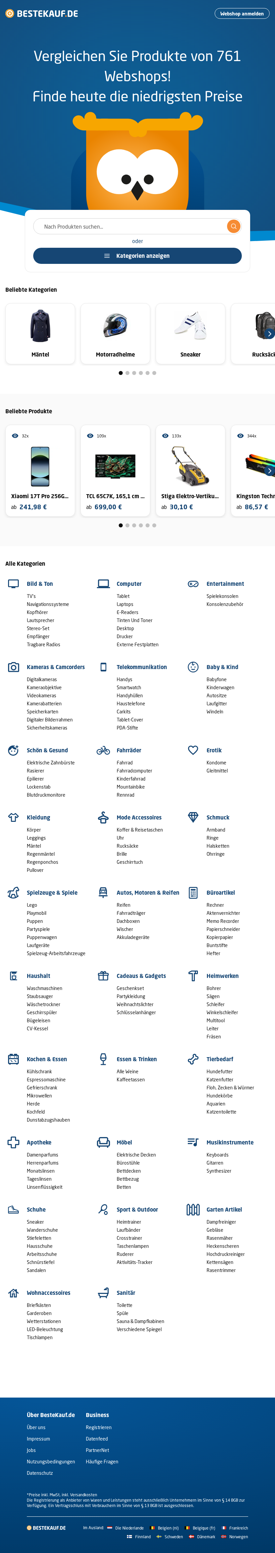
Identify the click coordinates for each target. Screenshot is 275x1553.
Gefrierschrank (42, 1087)
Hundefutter (220, 1071)
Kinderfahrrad (131, 779)
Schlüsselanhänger (136, 1012)
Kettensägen (220, 1262)
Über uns (36, 1427)
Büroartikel (221, 892)
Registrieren (99, 1427)
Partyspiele (38, 929)
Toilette (124, 1305)
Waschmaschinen (44, 988)
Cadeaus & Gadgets (141, 976)
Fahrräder (129, 750)
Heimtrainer (129, 1222)
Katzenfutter (220, 1079)
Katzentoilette (221, 1112)
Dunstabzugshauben (48, 1120)
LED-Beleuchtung (45, 1329)
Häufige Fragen (102, 1461)
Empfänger (38, 636)
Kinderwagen (220, 687)
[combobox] (137, 226)
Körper (34, 830)
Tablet (123, 596)
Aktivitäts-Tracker (135, 1262)
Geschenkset (130, 988)
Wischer (125, 929)
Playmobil (36, 913)
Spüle (122, 1313)
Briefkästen (39, 1305)
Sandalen (36, 1270)
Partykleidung (131, 996)
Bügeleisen (38, 1020)
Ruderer (125, 1254)
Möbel (124, 1142)
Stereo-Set (38, 628)
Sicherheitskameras (47, 728)
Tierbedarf (220, 1059)
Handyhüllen (130, 695)
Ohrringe (216, 854)
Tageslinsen (39, 1179)
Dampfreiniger (221, 1222)
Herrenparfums (43, 1163)
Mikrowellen (39, 1095)
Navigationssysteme (48, 604)
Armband (216, 830)
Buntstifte (217, 945)
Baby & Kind (222, 667)
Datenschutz (40, 1473)
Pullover (35, 870)
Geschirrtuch (130, 862)
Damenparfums (42, 1155)
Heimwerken (223, 976)
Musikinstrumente (230, 1142)
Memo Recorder (223, 921)
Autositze (217, 695)
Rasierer (35, 770)
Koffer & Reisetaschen (140, 830)
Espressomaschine (46, 1079)
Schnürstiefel (40, 1262)
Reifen (123, 905)
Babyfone (217, 679)
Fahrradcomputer (134, 770)
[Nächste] (269, 333)
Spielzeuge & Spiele (52, 892)
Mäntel (34, 846)
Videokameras (41, 695)
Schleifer (216, 1004)
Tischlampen (40, 1337)
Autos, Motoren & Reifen (148, 892)
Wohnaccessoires (48, 1292)
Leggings (36, 838)
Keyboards (218, 1155)
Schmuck (218, 817)
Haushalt (38, 976)
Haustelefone (131, 703)
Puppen (35, 921)
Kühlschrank (39, 1071)
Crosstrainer (129, 1238)
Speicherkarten (42, 711)
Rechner (215, 905)
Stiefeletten (39, 1238)
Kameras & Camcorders (56, 667)
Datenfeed (97, 1439)
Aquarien (216, 1104)
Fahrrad (125, 762)
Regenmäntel (41, 854)
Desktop (125, 628)
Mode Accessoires (139, 817)
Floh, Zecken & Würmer (230, 1087)
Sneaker (35, 1222)
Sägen (213, 996)
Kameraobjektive (44, 687)
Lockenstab (39, 787)
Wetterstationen (44, 1321)
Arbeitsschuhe (42, 1254)
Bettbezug (128, 1179)
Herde (33, 1104)
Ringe (213, 838)
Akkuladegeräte (133, 937)
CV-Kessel (37, 1028)
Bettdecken (129, 1171)
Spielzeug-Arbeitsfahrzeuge (56, 953)
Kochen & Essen (47, 1059)
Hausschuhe (40, 1246)
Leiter (213, 1028)
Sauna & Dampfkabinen (140, 1321)
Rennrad (125, 795)
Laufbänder (129, 1230)
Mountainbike (131, 787)
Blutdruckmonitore (46, 795)
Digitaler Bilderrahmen (50, 719)
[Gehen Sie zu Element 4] (141, 373)
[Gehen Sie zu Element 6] (154, 373)
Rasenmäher (220, 1238)
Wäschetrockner (43, 1004)
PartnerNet (97, 1450)
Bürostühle (128, 1163)
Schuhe (36, 1209)
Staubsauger (40, 996)
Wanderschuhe (42, 1230)
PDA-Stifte (127, 728)
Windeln (215, 711)
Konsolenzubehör (225, 604)
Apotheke (39, 1142)
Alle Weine (128, 1071)
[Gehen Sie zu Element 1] (121, 373)
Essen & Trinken (137, 1059)
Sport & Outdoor (137, 1209)
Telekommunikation (142, 667)
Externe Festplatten (138, 644)
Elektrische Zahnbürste (51, 762)
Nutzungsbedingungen (51, 1461)
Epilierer (35, 779)
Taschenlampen (133, 1246)
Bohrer (214, 988)
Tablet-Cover (130, 719)
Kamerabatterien (44, 703)
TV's (31, 596)
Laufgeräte (38, 945)
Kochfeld (36, 1112)
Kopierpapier (220, 937)
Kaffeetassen (131, 1079)
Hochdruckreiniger (226, 1254)
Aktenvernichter (223, 913)
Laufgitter (217, 703)
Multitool (216, 1020)
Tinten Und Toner (135, 620)
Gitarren (215, 1163)
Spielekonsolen (222, 596)
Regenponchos (42, 862)
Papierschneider (223, 929)
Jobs (31, 1450)
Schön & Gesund (47, 750)
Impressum (38, 1439)
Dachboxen (128, 921)
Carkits (124, 711)
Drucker (125, 636)
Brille (122, 854)
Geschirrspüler (42, 1012)
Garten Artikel (224, 1209)
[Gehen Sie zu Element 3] (134, 373)
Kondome (216, 762)
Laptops (125, 604)
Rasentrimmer (221, 1270)
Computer (129, 583)
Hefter (213, 953)
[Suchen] (233, 226)
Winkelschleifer (222, 1012)
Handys (124, 679)
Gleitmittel (217, 770)
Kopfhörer (37, 612)
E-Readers (128, 612)
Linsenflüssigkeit (44, 1187)
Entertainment (225, 583)
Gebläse (215, 1230)
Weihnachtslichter (135, 1004)
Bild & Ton (40, 583)
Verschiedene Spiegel (139, 1329)
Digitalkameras (42, 679)
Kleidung (38, 817)
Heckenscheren (223, 1246)
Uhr (120, 838)
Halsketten (218, 846)
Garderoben (39, 1313)
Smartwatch (129, 687)
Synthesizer (219, 1171)
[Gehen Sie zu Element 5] (148, 373)
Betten (124, 1187)
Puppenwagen (42, 937)
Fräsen (214, 1036)
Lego (32, 905)
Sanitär (126, 1292)
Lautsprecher (40, 620)
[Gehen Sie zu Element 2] (127, 373)
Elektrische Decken (136, 1155)
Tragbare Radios (43, 644)
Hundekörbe (220, 1095)
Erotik (214, 750)
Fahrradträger (131, 913)
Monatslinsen (41, 1171)
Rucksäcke (128, 846)
